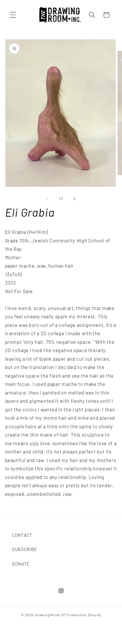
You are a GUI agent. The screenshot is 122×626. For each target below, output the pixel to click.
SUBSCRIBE (24, 549)
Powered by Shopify (83, 615)
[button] (13, 15)
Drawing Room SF (50, 615)
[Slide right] (74, 198)
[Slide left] (47, 198)
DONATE (21, 563)
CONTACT (22, 535)
